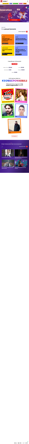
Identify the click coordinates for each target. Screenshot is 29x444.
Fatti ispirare (14, 136)
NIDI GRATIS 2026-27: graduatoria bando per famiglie (21, 51)
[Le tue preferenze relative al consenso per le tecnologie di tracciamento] (27, 441)
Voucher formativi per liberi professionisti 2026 (21, 39)
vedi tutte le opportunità (22, 31)
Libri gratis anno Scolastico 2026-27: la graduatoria (7, 39)
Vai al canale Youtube (22, 146)
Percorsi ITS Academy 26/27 (7, 50)
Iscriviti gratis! (14, 19)
